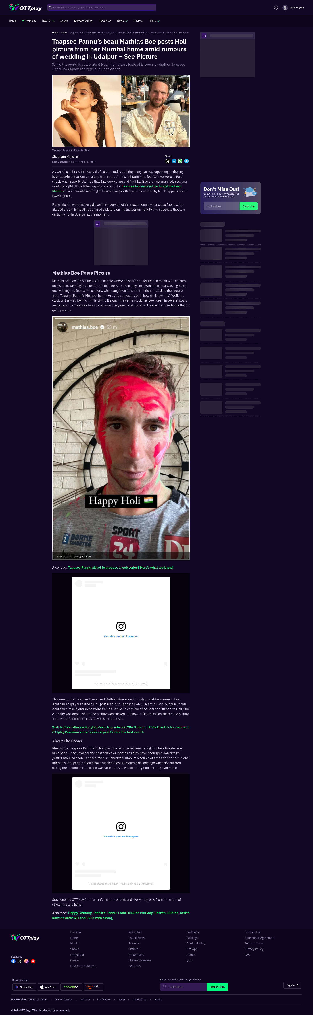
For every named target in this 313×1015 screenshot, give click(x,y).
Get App (192, 949)
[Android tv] (71, 987)
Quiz (189, 960)
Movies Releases (139, 960)
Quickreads (136, 954)
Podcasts (192, 932)
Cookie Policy (195, 943)
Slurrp (158, 999)
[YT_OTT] (33, 961)
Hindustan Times (37, 999)
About (190, 954)
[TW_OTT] (20, 961)
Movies (75, 943)
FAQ (247, 954)
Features (134, 965)
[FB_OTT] (13, 961)
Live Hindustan (63, 999)
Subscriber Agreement (260, 937)
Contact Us (252, 932)
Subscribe (248, 206)
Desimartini (103, 999)
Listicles (134, 949)
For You (75, 932)
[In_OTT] (26, 961)
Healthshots (140, 999)
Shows (75, 949)
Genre (74, 960)
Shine (121, 999)
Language (77, 954)
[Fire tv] (94, 987)
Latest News (136, 937)
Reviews (134, 943)
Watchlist (134, 932)
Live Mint (85, 999)
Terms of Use (254, 943)
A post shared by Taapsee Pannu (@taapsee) (121, 683)
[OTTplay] (25, 7)
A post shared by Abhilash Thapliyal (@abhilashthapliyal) (121, 883)
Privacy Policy (254, 949)
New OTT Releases (83, 965)
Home (74, 937)
